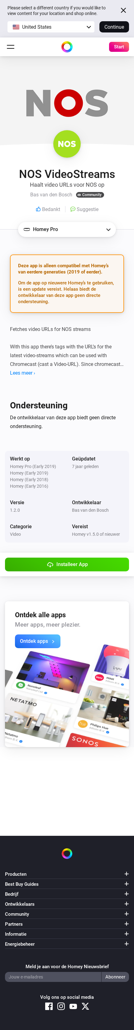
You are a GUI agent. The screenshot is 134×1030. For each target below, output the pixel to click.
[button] (50, 26)
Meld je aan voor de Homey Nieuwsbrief (67, 966)
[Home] (67, 46)
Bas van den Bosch (90, 510)
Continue (114, 27)
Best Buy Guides (22, 884)
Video (15, 534)
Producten (15, 874)
